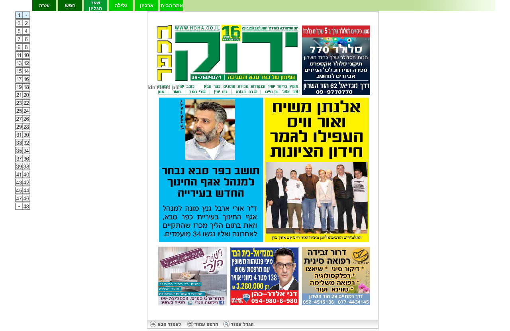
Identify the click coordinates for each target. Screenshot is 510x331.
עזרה (44, 5)
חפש (70, 5)
